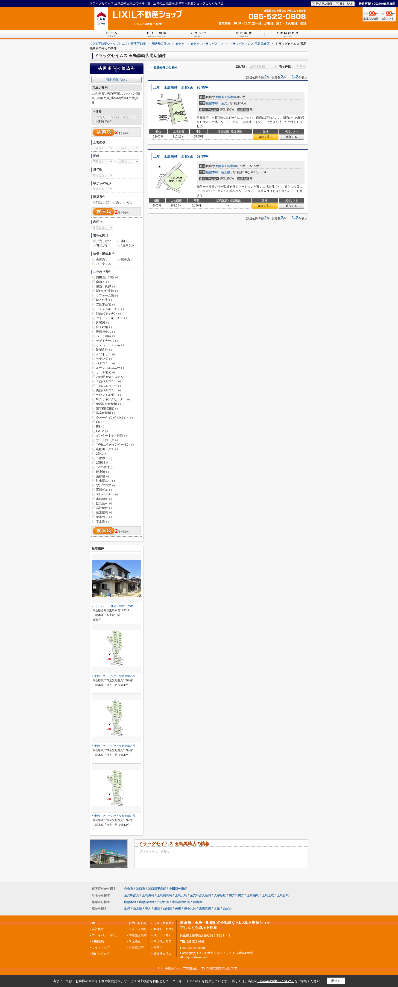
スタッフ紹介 (138, 929)
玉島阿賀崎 (164, 895)
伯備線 (197, 902)
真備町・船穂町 (164, 929)
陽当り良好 (105, 286)
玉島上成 (268, 895)
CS (100, 422)
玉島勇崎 (148, 895)
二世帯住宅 (105, 304)
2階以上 (103, 453)
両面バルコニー (108, 390)
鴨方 (148, 908)
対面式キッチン (108, 313)
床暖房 (102, 322)
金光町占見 (131, 895)
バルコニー (105, 363)
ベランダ (104, 358)
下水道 (102, 521)
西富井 (227, 908)
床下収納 (104, 327)
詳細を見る (265, 136)
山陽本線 (212, 103)
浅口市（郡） (163, 935)
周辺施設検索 (138, 935)
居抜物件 (104, 508)
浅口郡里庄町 (157, 888)
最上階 (102, 471)
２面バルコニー (108, 381)
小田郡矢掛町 (178, 888)
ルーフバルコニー (110, 367)
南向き (102, 282)
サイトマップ (101, 947)
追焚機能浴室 (107, 408)
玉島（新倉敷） (164, 923)
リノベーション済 (110, 345)
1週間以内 (128, 245)
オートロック (107, 440)
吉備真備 (205, 908)
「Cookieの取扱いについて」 (276, 981)
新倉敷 (225, 172)
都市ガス (104, 517)
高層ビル (104, 489)
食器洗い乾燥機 (108, 404)
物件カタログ (101, 953)
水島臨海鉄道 (181, 902)
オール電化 (105, 372)
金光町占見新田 (200, 895)
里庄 (157, 908)
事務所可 (104, 499)
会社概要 (98, 929)
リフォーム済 (107, 295)
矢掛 (178, 908)
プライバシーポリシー (107, 935)
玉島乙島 (283, 895)
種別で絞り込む (116, 79)
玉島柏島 (253, 895)
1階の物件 (105, 467)
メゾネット (105, 354)
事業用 (158, 947)
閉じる (335, 981)
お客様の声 (136, 947)
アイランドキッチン (111, 318)
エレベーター (107, 494)
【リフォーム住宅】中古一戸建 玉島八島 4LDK (125, 606)
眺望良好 (104, 349)
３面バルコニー (108, 386)
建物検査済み (163, 953)
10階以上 (104, 458)
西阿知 (167, 908)
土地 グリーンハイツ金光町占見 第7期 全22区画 (127, 676)
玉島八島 (181, 895)
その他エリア (163, 941)
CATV (102, 431)
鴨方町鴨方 (236, 895)
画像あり (102, 259)
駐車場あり (105, 480)
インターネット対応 (111, 435)
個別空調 (104, 512)
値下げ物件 (104, 121)
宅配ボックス (107, 449)
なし (130, 202)
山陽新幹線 (146, 902)
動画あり (127, 259)
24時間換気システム (111, 377)
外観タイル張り (108, 395)
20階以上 (104, 462)
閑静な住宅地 (107, 291)
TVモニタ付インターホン (115, 444)
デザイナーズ (107, 340)
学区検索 (135, 941)
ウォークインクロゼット (114, 417)
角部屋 (102, 476)
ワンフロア (105, 485)
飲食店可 (104, 503)
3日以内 (101, 245)
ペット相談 (105, 336)
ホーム (96, 923)
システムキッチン (110, 309)
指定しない (103, 202)
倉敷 (217, 908)
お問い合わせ (138, 923)
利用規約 (98, 941)
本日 (124, 241)
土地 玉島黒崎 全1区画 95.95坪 (180, 87)
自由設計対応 (107, 277)
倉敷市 (219, 97)
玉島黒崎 (230, 97)
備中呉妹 (190, 908)
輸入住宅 (104, 300)
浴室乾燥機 (105, 413)
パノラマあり (105, 263)
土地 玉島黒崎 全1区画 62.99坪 (180, 156)
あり (119, 202)
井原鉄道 (163, 902)
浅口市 (140, 888)
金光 (224, 103)
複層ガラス (105, 331)
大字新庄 (220, 895)
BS (100, 426)
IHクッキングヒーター (113, 399)
